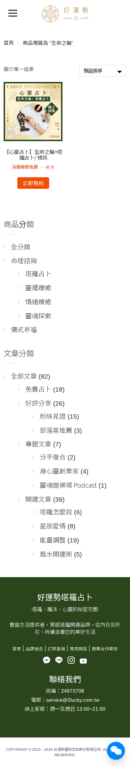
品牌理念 (34, 648)
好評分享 (38, 403)
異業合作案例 (105, 648)
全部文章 (24, 375)
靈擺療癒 (38, 287)
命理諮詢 (24, 260)
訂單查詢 (56, 648)
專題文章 (38, 443)
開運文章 (38, 499)
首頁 (9, 42)
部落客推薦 (56, 430)
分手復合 (53, 456)
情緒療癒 (38, 301)
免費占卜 (38, 388)
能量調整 (53, 539)
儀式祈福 (24, 329)
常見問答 (78, 648)
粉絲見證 (53, 415)
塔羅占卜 (38, 273)
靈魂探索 (38, 315)
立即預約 (33, 183)
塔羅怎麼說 (56, 511)
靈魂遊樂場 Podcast (68, 484)
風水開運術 (56, 553)
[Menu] (13, 13)
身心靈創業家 (59, 470)
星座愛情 (53, 525)
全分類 (20, 246)
